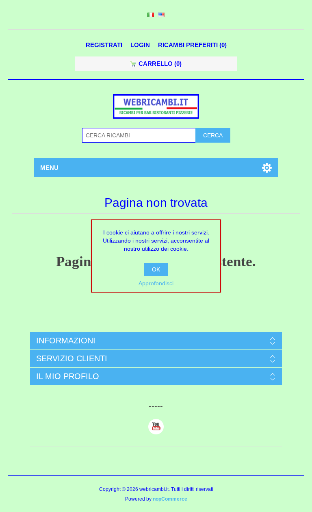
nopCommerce (170, 499)
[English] (161, 14)
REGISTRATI (104, 44)
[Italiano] (151, 14)
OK (156, 269)
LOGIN (140, 44)
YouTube (156, 426)
